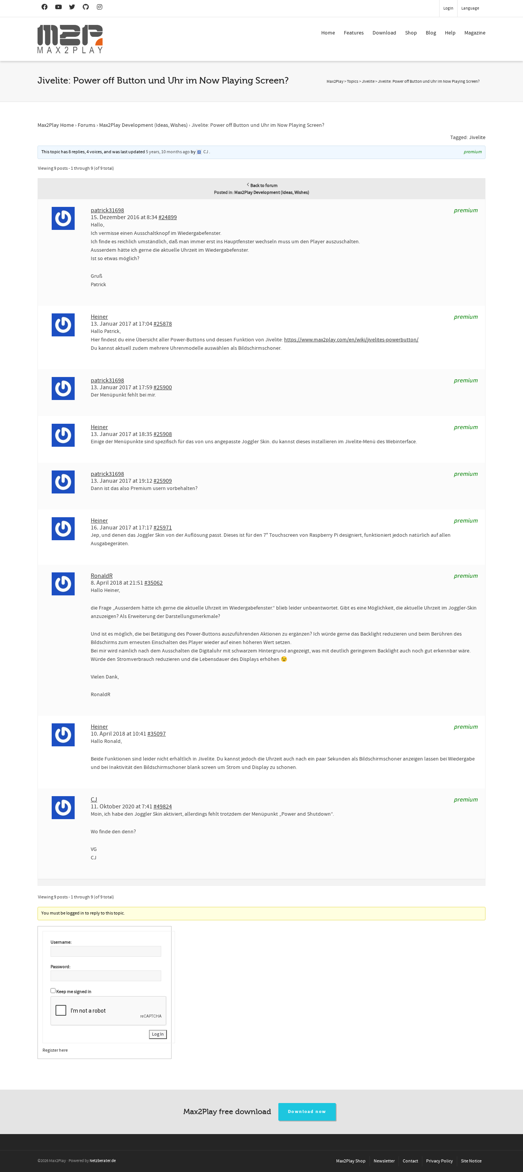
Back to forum (264, 186)
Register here (55, 1050)
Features (354, 33)
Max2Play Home (56, 125)
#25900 (163, 387)
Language (470, 8)
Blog (431, 33)
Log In (158, 1034)
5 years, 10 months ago (168, 152)
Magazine (474, 33)
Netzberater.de (103, 1161)
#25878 (163, 324)
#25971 (163, 527)
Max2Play (335, 81)
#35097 (156, 734)
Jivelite (477, 137)
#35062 (153, 583)
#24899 (168, 217)
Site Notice (471, 1161)
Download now (307, 1111)
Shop (411, 33)
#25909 (163, 481)
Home (328, 33)
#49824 (163, 806)
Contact (410, 1161)
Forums (86, 125)
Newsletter (384, 1161)
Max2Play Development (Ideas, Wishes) (143, 125)
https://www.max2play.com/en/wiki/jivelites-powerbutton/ (351, 339)
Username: (61, 942)
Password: (60, 967)
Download (384, 33)
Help (450, 33)
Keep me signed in (74, 992)
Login (448, 8)
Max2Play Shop (351, 1161)
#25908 (163, 434)
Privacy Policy (439, 1161)
